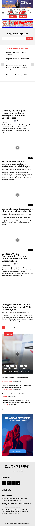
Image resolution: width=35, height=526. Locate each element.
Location (4, 214)
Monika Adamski (21, 120)
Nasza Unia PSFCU (7, 264)
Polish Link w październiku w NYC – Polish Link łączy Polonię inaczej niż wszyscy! (16, 67)
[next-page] (32, 64)
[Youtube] (18, 483)
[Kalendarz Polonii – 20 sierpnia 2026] (17, 354)
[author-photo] (15, 121)
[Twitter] (13, 483)
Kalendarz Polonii (7, 500)
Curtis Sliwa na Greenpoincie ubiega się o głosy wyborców (17, 210)
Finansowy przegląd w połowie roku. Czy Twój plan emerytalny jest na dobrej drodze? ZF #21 (16, 401)
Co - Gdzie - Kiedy (7, 121)
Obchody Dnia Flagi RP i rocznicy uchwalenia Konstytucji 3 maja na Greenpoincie (15, 114)
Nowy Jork (5, 169)
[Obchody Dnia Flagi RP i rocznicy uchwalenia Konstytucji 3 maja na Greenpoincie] (17, 97)
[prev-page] (2, 64)
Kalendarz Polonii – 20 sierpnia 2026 (16, 52)
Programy (5, 396)
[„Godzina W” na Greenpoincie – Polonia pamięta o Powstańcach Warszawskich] (17, 240)
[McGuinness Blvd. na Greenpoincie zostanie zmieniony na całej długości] (17, 148)
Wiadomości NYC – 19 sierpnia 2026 (16, 75)
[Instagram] (9, 483)
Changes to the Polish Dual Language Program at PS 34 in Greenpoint (16, 307)
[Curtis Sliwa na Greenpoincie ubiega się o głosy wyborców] (17, 195)
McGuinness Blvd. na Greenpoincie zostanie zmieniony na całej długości (16, 164)
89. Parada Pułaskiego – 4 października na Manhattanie (17, 59)
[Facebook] (4, 483)
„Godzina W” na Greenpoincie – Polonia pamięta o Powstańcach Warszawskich (14, 257)
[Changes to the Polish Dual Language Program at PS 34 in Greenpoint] (17, 291)
